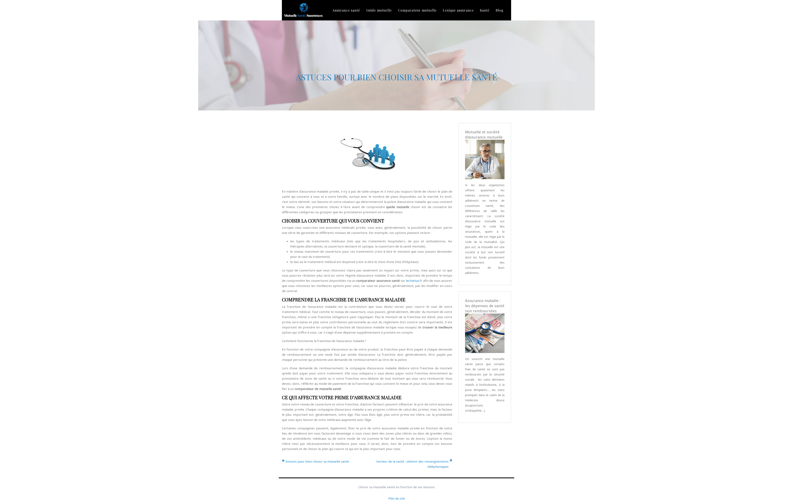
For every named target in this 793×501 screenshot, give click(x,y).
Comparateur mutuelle (417, 10)
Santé (484, 10)
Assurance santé (346, 10)
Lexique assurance (458, 10)
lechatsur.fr (414, 280)
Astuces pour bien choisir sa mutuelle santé (317, 461)
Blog (499, 10)
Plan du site (396, 498)
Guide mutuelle (379, 10)
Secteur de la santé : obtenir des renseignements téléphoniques (412, 464)
